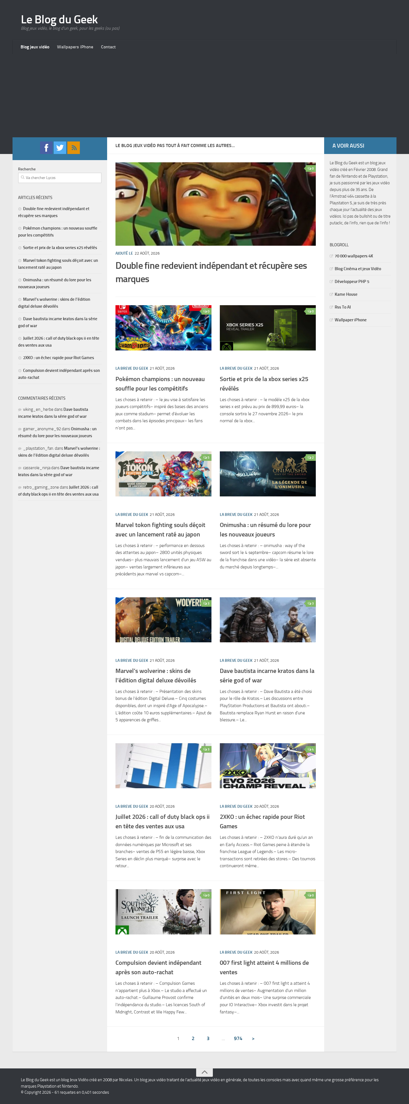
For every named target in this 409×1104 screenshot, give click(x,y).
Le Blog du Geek (59, 19)
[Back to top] (204, 1072)
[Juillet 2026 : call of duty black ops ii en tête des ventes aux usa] (163, 766)
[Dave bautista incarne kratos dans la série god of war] (268, 620)
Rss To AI (343, 307)
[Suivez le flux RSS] (73, 152)
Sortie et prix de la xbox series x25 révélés (60, 247)
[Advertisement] (204, 96)
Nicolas (125, 1079)
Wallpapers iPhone (75, 46)
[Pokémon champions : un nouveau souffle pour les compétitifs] (163, 327)
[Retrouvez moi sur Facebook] (46, 152)
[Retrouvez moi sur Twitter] (60, 152)
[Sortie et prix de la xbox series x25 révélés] (268, 327)
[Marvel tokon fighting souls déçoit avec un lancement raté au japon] (163, 474)
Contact (108, 46)
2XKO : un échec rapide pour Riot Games (58, 357)
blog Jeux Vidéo (74, 1079)
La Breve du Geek (131, 368)
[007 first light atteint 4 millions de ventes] (268, 911)
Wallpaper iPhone (351, 319)
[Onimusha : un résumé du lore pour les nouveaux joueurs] (268, 474)
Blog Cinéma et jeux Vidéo (358, 268)
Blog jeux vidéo (35, 46)
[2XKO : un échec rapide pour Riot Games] (268, 766)
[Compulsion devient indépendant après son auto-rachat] (163, 911)
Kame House (346, 294)
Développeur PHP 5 (352, 281)
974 (238, 1038)
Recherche (27, 169)
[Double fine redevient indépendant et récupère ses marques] (215, 209)
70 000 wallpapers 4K (354, 255)
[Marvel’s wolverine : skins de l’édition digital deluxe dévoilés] (163, 620)
